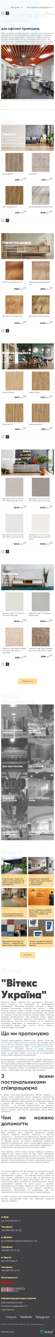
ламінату (5, 1043)
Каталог (15, 7)
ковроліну (5, 1049)
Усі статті (27, 955)
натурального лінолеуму (42, 1047)
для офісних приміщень (20, 29)
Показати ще (27, 681)
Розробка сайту (7, 1332)
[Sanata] (13, 1290)
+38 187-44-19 (10, 1271)
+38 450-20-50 (11, 1230)
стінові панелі (33, 1053)
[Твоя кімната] (8, 1283)
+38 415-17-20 (10, 1250)
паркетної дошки (20, 1043)
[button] (7, 13)
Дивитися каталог (13, 140)
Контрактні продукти (39, 7)
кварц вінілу (30, 1045)
